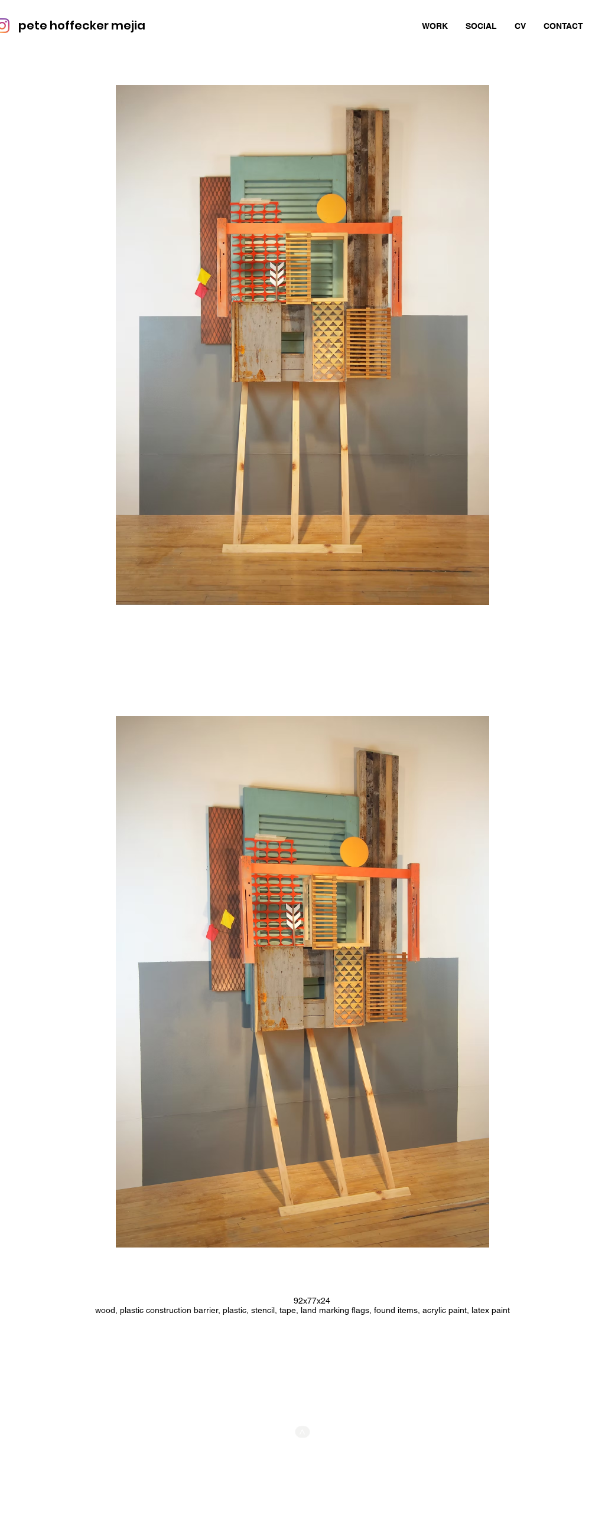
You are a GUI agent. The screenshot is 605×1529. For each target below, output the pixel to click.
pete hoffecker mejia (81, 25)
